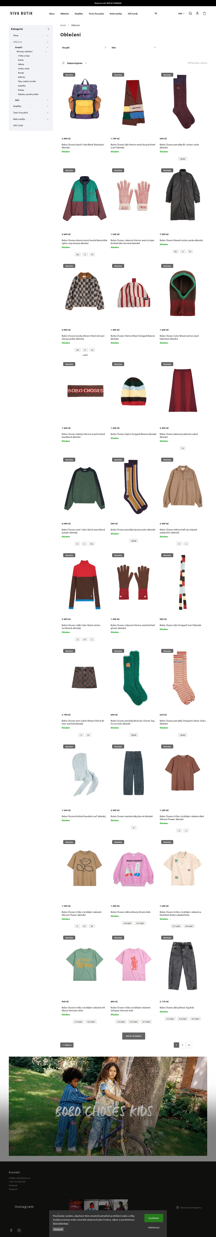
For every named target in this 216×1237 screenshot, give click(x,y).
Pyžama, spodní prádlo (28, 94)
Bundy (21, 72)
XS (78, 254)
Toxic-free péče (20, 112)
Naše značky (19, 119)
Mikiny (21, 64)
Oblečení (17, 41)
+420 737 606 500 (17, 1181)
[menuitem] (53, 13)
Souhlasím (154, 1218)
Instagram (13, 1188)
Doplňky (22, 85)
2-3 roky (78, 1021)
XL (92, 543)
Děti (17, 100)
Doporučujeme (74, 63)
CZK (180, 13)
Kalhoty (21, 77)
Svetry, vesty (23, 68)
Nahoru (68, 1045)
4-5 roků (127, 923)
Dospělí (18, 47)
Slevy (15, 35)
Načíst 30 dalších (134, 1036)
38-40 (182, 159)
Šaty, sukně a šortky (27, 81)
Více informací (60, 1223)
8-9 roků (188, 926)
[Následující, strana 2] (182, 1045)
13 (189, 1045)
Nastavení (58, 1229)
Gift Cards (18, 125)
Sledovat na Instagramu (190, 1207)
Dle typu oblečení (24, 51)
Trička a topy (24, 55)
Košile (21, 60)
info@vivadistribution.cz (19, 1177)
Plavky (21, 90)
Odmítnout (153, 1227)
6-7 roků (140, 923)
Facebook (13, 1185)
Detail (198, 138)
